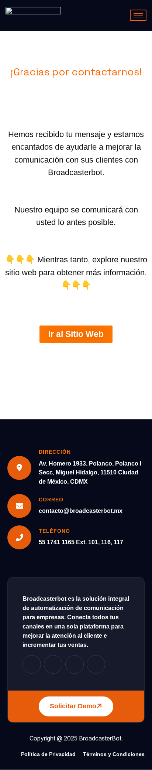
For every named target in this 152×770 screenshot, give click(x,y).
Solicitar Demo (73, 706)
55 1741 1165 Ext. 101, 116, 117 (81, 542)
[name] (32, 664)
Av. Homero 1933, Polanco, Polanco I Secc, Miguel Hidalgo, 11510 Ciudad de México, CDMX (90, 472)
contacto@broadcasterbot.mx (80, 511)
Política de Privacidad (48, 754)
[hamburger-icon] (138, 15)
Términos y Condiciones (114, 754)
